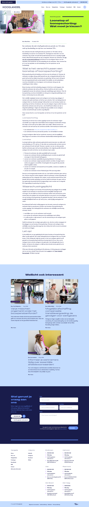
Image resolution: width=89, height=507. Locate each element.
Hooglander (19, 504)
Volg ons (31, 450)
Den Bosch (49, 483)
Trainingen (62, 7)
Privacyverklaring (56, 504)
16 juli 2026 (25, 306)
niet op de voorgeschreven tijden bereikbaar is (45, 129)
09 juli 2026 (58, 306)
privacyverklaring (63, 428)
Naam (41, 396)
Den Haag (66, 483)
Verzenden (72, 428)
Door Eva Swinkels (32, 357)
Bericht (41, 411)
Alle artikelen (17, 12)
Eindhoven (49, 450)
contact (49, 251)
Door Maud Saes (26, 41)
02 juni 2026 (41, 357)
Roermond (67, 466)
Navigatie (14, 450)
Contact (79, 7)
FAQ (74, 7)
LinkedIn (30, 453)
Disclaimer (50, 504)
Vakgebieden (55, 7)
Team (56, 251)
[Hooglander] (10, 7)
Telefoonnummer (43, 404)
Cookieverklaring (43, 504)
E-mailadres (61, 404)
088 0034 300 (17, 416)
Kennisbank (69, 7)
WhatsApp (49, 455)
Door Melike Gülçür (49, 306)
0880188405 (67, 485)
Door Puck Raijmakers (16, 306)
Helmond (66, 450)
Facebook (30, 457)
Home (42, 7)
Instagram (30, 455)
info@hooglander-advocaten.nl (71, 2)
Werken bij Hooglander (7, 2)
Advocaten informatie (16, 469)
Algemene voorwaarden (34, 504)
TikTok (29, 460)
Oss (46, 466)
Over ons (48, 7)
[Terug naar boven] (86, 504)
